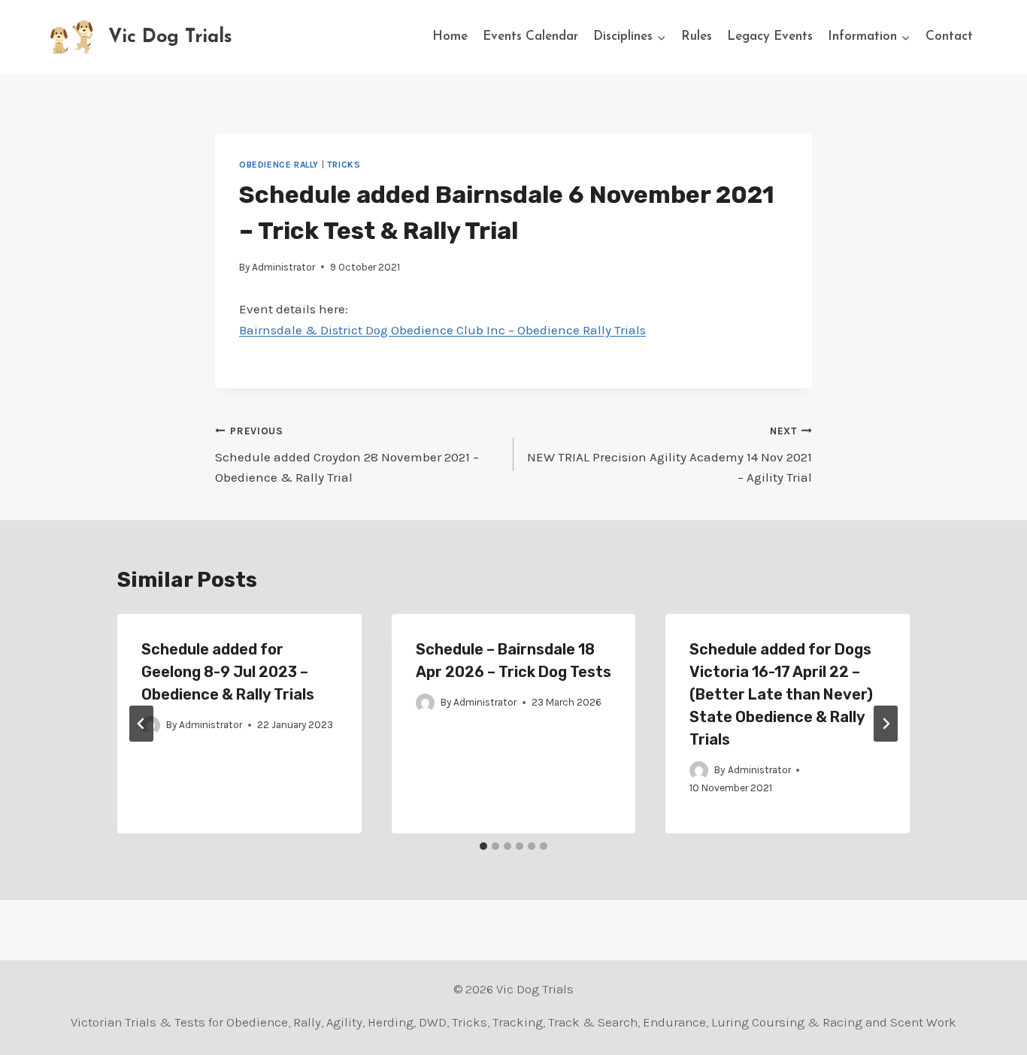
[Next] (886, 724)
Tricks (344, 164)
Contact (949, 36)
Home (450, 36)
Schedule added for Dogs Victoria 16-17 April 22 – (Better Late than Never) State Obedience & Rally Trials (781, 694)
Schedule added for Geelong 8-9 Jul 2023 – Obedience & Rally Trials (227, 671)
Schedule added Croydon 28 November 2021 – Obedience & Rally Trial (347, 455)
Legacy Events (770, 36)
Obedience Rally (279, 164)
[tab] (483, 846)
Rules (696, 36)
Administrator (283, 267)
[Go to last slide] (141, 724)
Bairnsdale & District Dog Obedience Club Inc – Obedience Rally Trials (442, 329)
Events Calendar (530, 36)
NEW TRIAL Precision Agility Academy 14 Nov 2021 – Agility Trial (669, 455)
